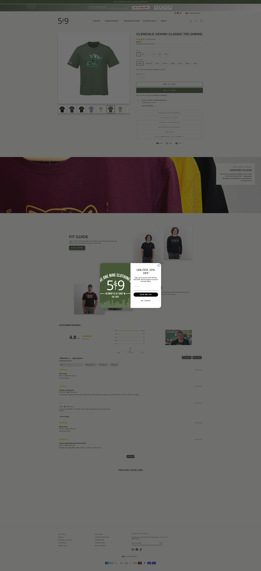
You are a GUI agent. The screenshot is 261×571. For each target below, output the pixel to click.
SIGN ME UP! (146, 294)
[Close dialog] (159, 265)
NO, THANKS (146, 300)
